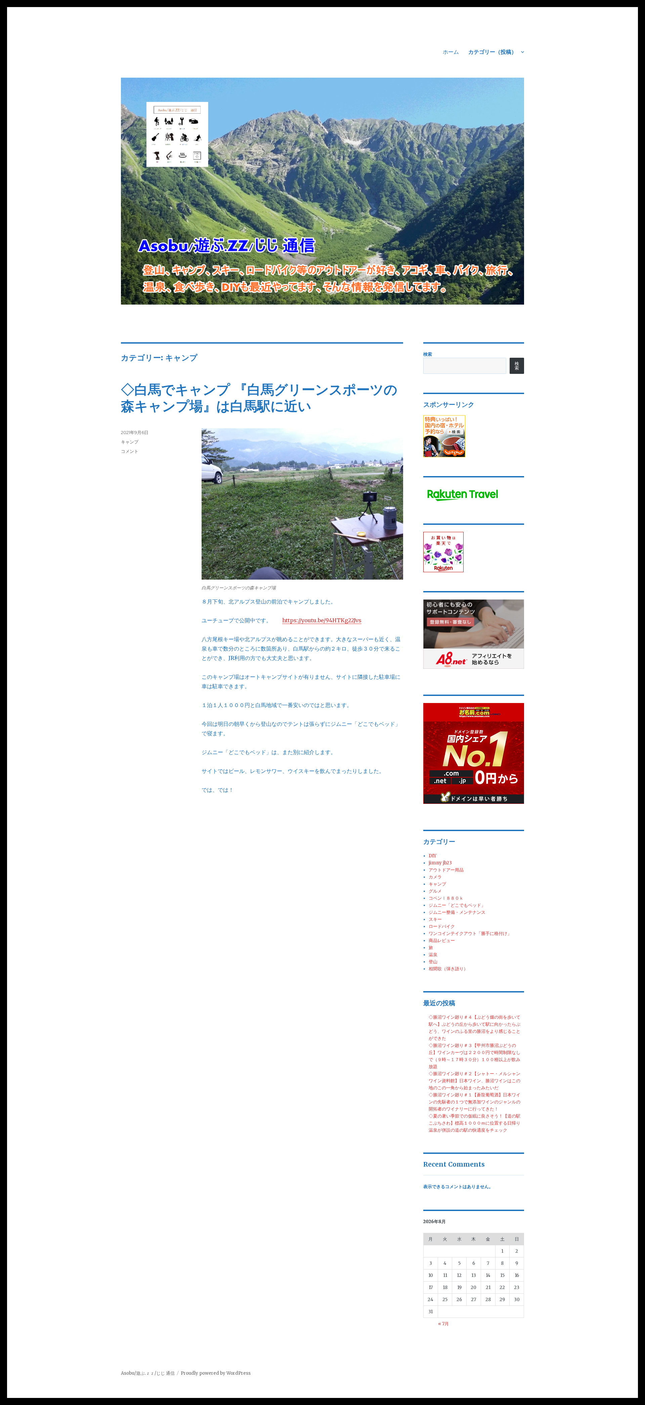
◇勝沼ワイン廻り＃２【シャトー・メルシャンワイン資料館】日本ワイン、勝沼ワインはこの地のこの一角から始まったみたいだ (474, 1081)
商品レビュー (442, 940)
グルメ (435, 891)
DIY (432, 856)
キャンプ (129, 441)
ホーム (451, 52)
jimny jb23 (440, 863)
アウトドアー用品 (446, 870)
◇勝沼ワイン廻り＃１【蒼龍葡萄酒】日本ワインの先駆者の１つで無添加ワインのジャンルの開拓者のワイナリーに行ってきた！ (474, 1102)
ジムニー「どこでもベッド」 (457, 905)
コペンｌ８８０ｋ (446, 898)
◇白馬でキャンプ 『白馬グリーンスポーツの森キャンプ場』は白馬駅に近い (259, 397)
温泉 (433, 955)
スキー (435, 919)
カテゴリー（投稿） (492, 52)
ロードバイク (442, 926)
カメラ (435, 877)
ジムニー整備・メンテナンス (457, 912)
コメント (129, 451)
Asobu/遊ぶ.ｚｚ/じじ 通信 (148, 1373)
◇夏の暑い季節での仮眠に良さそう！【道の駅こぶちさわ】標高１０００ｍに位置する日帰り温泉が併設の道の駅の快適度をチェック (474, 1123)
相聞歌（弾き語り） (448, 969)
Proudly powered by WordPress (216, 1373)
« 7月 (443, 1324)
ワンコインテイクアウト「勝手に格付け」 (470, 933)
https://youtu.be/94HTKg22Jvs (321, 620)
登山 (433, 962)
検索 (427, 354)
